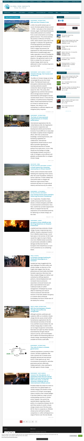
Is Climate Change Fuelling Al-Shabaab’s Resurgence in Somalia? (41, 259)
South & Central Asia (40, 12)
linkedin (11, 432)
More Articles (68, 69)
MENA (57, 12)
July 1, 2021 (51, 369)
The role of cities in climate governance (40, 348)
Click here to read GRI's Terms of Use (38, 431)
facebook (5, 432)
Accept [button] (80, 435)
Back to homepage (48, 17)
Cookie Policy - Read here (42, 439)
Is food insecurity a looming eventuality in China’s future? (41, 168)
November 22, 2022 (50, 111)
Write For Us (15, 1)
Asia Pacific (50, 12)
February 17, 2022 (50, 217)
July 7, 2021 (51, 341)
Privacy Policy (75, 1)
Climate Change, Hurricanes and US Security (42, 74)
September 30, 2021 (50, 302)
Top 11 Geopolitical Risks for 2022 (69, 82)
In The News (25, 1)
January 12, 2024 (50, 68)
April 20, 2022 (51, 160)
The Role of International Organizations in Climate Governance (39, 118)
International (7, 12)
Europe (14, 12)
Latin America (31, 12)
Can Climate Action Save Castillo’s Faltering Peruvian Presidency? (42, 195)
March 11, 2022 (50, 187)
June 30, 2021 (51, 417)
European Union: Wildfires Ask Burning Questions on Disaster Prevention (41, 223)
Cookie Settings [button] (73, 435)
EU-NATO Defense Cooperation (68, 58)
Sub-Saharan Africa (65, 12)
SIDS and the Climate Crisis (40, 22)
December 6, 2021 (50, 252)
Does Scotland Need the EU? (68, 105)
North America (22, 12)
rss (14, 432)
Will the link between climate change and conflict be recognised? (41, 309)
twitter (8, 432)
